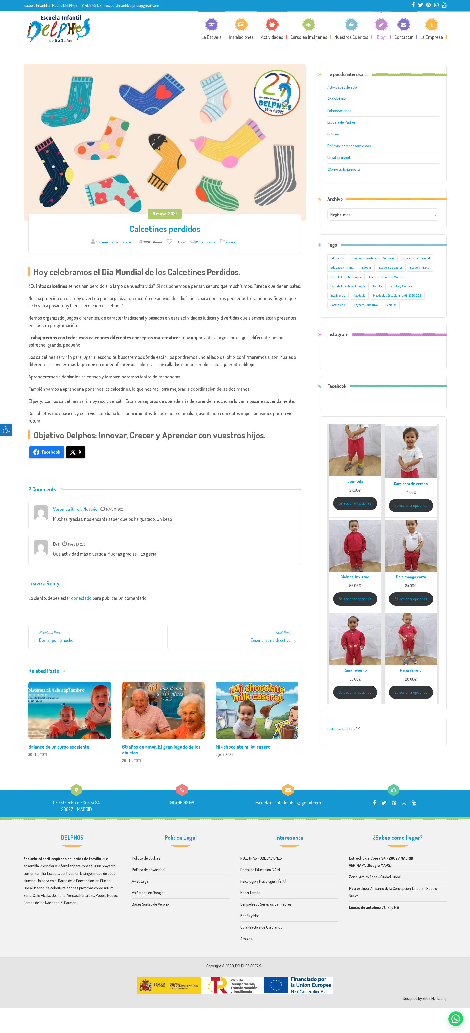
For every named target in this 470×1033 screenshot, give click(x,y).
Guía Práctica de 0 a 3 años (261, 927)
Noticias (231, 242)
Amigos (246, 938)
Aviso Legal (141, 881)
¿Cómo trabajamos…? (344, 169)
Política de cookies (147, 858)
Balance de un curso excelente (58, 746)
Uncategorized (338, 157)
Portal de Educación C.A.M (260, 869)
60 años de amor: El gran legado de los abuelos (161, 749)
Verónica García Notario (115, 242)
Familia (377, 286)
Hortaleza (86, 895)
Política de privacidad (148, 869)
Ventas (72, 895)
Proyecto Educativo (365, 305)
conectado (81, 598)
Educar (366, 267)
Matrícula (359, 295)
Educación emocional (416, 258)
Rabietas (390, 305)
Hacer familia (250, 892)
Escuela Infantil (420, 267)
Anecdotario (336, 99)
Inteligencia (337, 295)
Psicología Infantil (272, 881)
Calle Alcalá (41, 895)
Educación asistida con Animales (373, 258)
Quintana (59, 895)
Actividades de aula (342, 87)
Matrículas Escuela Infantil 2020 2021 (397, 295)
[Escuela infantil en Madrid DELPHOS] (58, 28)
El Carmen (68, 902)
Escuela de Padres (341, 122)
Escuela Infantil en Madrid (386, 277)
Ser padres (248, 904)
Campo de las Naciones (41, 902)
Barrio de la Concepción (76, 880)
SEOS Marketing (434, 998)
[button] (6, 430)
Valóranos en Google (148, 892)
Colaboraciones (339, 110)
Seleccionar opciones (355, 503)
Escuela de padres (390, 267)
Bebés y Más (249, 915)
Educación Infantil (342, 267)
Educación (337, 258)
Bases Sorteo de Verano (150, 904)
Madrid (39, 888)
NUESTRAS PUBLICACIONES (261, 858)
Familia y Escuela (401, 286)
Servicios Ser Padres (276, 904)
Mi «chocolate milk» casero (243, 746)
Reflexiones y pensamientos (349, 145)
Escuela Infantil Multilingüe (347, 286)
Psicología (248, 881)
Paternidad (337, 305)
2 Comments (206, 242)
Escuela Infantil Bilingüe (346, 277)
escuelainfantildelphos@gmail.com (132, 5)
